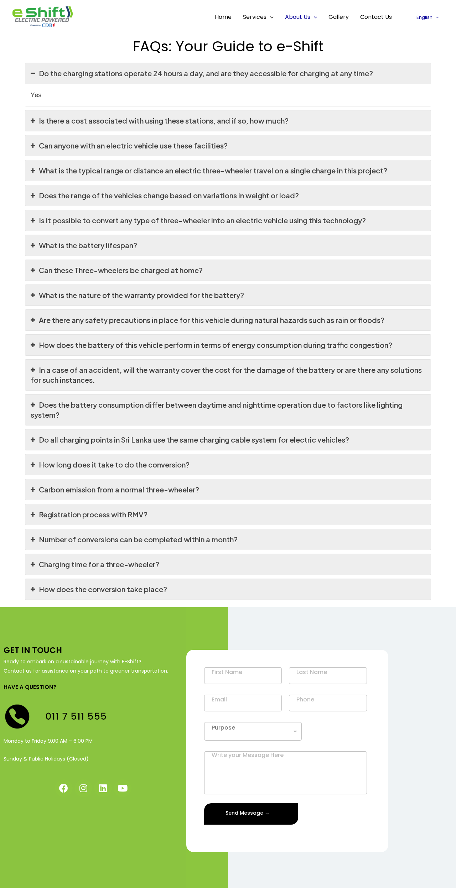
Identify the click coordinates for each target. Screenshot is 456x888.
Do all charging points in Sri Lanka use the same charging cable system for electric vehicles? (194, 439)
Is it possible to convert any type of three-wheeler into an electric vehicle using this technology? (202, 220)
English (424, 17)
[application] (270, 17)
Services (254, 17)
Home (223, 17)
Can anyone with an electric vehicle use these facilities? (133, 145)
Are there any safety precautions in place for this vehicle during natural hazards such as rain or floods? (211, 319)
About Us (297, 17)
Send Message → (248, 812)
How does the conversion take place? (103, 589)
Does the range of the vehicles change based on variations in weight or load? (169, 195)
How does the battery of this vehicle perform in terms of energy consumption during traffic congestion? (215, 344)
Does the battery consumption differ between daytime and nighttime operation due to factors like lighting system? (217, 409)
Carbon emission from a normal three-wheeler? (119, 489)
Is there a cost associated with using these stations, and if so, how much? (164, 120)
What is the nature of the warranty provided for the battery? (141, 295)
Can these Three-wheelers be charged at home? (121, 270)
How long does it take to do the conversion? (114, 464)
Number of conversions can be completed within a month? (138, 539)
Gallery (338, 17)
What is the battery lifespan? (88, 245)
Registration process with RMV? (93, 514)
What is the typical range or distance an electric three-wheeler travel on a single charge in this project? (213, 170)
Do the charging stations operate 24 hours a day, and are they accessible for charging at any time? (206, 73)
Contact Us (376, 17)
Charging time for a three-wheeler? (99, 564)
